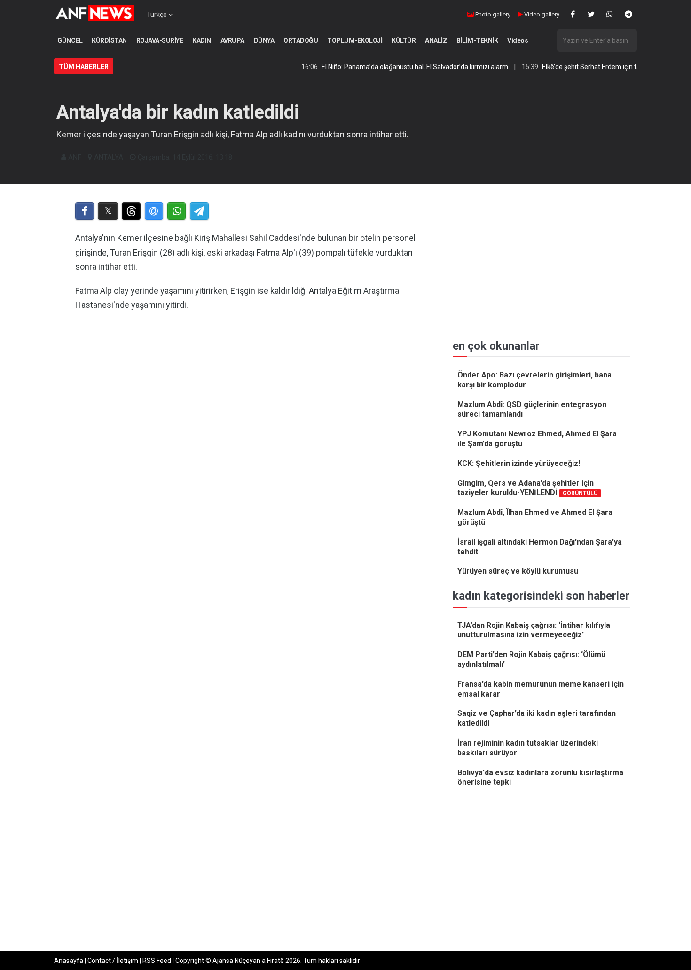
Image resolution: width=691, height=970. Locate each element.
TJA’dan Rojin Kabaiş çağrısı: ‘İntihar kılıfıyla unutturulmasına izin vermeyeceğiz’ (533, 630)
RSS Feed (156, 960)
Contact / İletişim (112, 960)
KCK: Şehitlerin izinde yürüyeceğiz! (518, 463)
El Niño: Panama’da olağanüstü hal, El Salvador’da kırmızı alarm (394, 67)
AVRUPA (232, 40)
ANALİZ (436, 40)
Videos (517, 40)
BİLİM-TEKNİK (477, 40)
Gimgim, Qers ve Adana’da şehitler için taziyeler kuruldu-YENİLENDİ (527, 488)
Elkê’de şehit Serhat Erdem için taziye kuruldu (588, 67)
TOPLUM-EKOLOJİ (354, 40)
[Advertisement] (247, 416)
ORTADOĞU (300, 40)
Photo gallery (492, 14)
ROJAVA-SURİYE (159, 40)
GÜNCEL (69, 40)
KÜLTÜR (404, 40)
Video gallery (541, 14)
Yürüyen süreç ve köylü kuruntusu (517, 571)
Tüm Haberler (84, 67)
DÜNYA (264, 40)
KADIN (201, 40)
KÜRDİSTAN (109, 40)
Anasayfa (68, 960)
